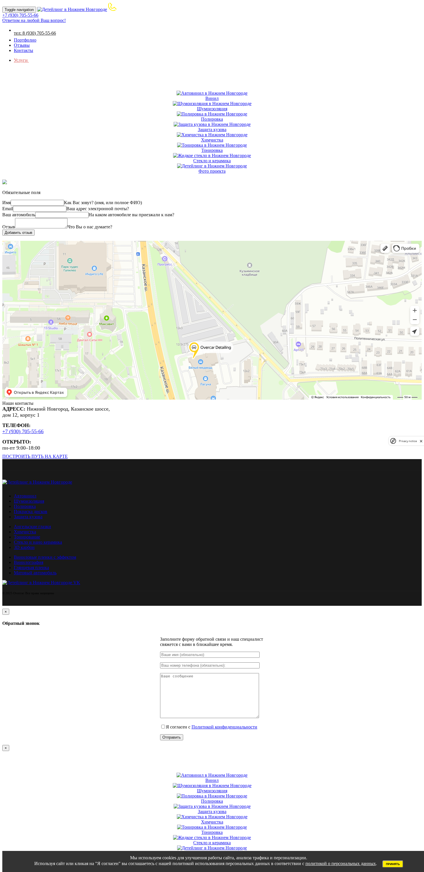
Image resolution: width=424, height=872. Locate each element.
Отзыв (8, 226)
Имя (6, 202)
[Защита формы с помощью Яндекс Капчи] (393, 441)
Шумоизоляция (29, 501)
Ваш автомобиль (18, 214)
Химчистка (25, 531)
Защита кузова (28, 516)
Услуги (21, 60)
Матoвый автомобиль (35, 572)
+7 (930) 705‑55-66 (23, 431)
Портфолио (25, 40)
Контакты (23, 50)
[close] (421, 441)
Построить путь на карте (35, 456)
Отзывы (22, 45)
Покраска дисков (30, 511)
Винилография (28, 562)
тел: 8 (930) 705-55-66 (35, 33)
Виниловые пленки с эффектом (45, 557)
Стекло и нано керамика (38, 542)
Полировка (25, 506)
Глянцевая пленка (31, 567)
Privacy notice (408, 441)
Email (7, 208)
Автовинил (25, 495)
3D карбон (24, 547)
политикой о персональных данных (340, 863)
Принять (393, 864)
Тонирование (27, 536)
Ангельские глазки (32, 526)
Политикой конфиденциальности (224, 726)
